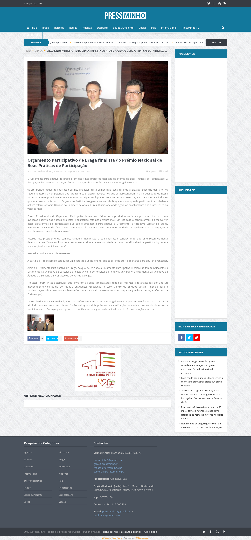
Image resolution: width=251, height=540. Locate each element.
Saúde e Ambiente (33, 494)
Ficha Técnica (110, 531)
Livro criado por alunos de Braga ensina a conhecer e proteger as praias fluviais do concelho (99, 42)
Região (73, 27)
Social (142, 27)
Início (34, 27)
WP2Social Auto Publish (112, 538)
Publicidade (150, 531)
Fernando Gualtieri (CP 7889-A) (48, 171)
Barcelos (59, 27)
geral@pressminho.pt (106, 464)
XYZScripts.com (142, 538)
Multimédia (33, 35)
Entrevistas (64, 466)
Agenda (87, 27)
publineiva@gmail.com (107, 515)
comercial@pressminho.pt (109, 471)
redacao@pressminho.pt (108, 467)
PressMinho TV (190, 27)
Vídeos (62, 501)
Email (165, 171)
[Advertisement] (201, 120)
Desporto (102, 27)
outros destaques (33, 480)
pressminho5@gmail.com (108, 460)
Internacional (169, 27)
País (153, 27)
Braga (45, 27)
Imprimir (153, 171)
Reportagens (65, 487)
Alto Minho (64, 452)
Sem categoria (66, 494)
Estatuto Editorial (131, 531)
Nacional (63, 473)
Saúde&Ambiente (123, 27)
